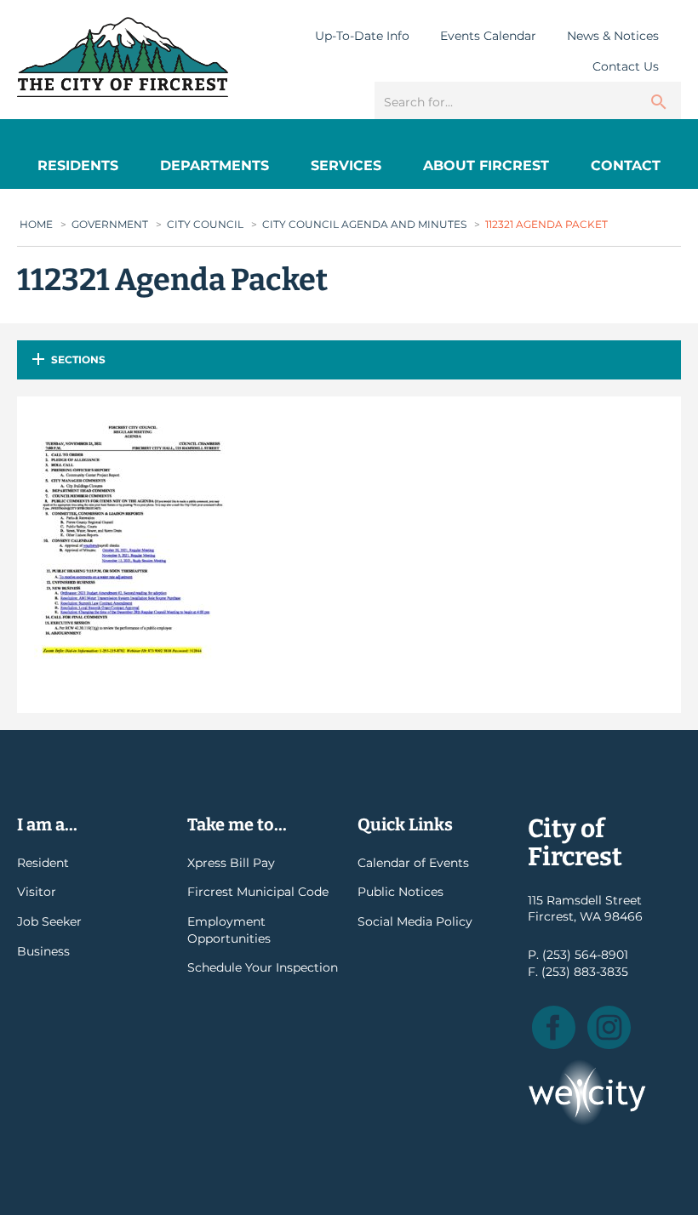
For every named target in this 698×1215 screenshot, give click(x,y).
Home (36, 224)
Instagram (609, 1027)
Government (110, 224)
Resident (43, 862)
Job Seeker (49, 921)
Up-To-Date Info (362, 35)
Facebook (553, 1027)
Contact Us (625, 66)
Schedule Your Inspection (262, 967)
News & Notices (613, 35)
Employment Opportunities (229, 930)
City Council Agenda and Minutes (364, 224)
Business (43, 951)
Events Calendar (488, 35)
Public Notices (400, 891)
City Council (205, 224)
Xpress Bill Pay (231, 862)
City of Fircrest (122, 57)
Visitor (36, 891)
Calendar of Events (413, 862)
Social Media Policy (415, 921)
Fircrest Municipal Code (258, 891)
